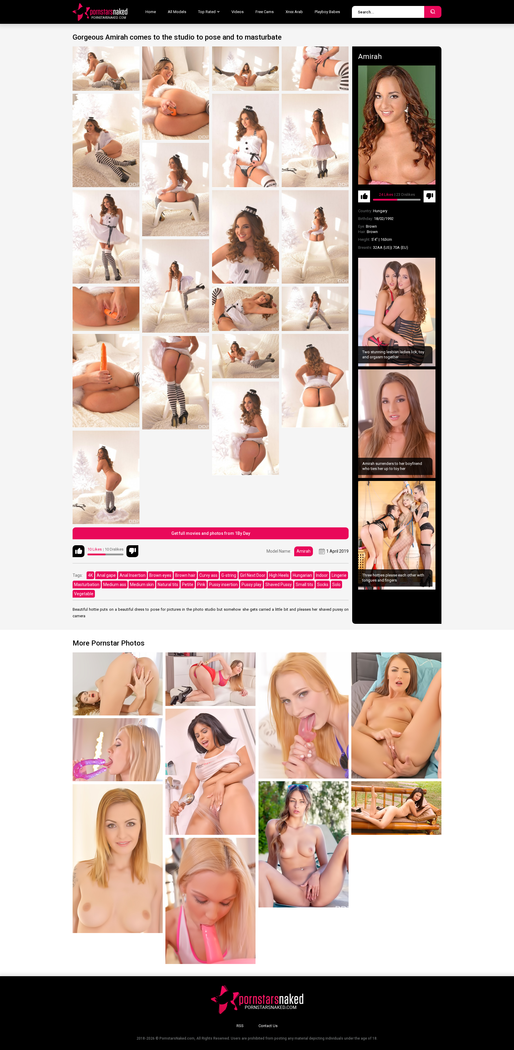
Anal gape (106, 575)
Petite (187, 584)
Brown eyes (160, 575)
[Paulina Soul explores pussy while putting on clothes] (210, 679)
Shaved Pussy (278, 584)
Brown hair (185, 575)
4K (90, 575)
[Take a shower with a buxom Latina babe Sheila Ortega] (210, 772)
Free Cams (265, 12)
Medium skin (142, 584)
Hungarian (302, 575)
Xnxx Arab (294, 12)
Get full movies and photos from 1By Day (210, 533)
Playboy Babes (327, 12)
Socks (322, 584)
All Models (177, 12)
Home (150, 12)
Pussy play (251, 584)
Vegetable (83, 593)
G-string (228, 575)
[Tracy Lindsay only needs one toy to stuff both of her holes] (118, 749)
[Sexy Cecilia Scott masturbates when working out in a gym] (210, 901)
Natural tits (168, 584)
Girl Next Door (252, 575)
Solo (336, 584)
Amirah (304, 551)
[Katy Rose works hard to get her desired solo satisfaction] (396, 715)
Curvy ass (208, 575)
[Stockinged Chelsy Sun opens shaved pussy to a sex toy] (303, 715)
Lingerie (339, 575)
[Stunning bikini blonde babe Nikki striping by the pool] (303, 844)
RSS (240, 1026)
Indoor (322, 575)
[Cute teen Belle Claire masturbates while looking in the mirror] (118, 858)
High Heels (279, 575)
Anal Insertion (132, 575)
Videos (237, 12)
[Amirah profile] (396, 125)
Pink (201, 584)
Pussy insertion (223, 584)
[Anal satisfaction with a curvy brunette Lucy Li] (118, 683)
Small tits (304, 584)
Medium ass (114, 584)
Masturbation (86, 584)
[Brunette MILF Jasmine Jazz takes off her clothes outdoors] (396, 808)
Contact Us (268, 1026)
